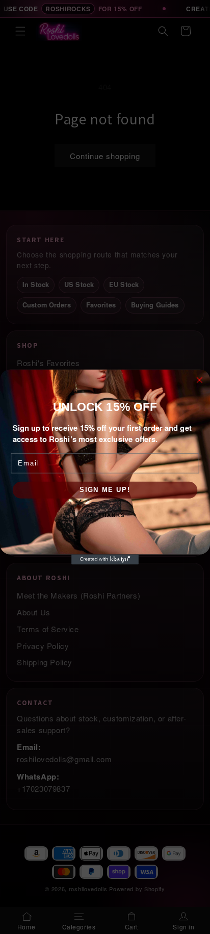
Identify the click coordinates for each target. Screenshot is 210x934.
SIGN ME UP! (105, 490)
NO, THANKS (105, 515)
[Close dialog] (199, 380)
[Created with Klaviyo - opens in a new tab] (105, 559)
